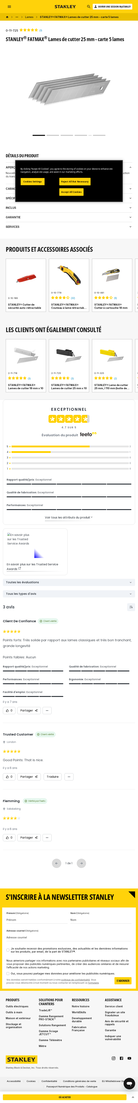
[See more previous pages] (17, 17)
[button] (133, 1097)
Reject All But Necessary (75, 181)
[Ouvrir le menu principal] (9, 6)
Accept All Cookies (71, 191)
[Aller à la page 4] (81, 135)
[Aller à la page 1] (39, 135)
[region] (69, 289)
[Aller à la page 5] (99, 135)
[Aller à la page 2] (53, 135)
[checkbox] (7, 950)
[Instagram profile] (113, 1058)
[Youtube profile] (129, 1058)
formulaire (93, 982)
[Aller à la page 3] (67, 135)
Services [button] (12, 227)
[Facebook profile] (121, 1058)
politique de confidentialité (75, 979)
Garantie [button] (13, 217)
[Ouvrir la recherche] (88, 6)
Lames (29, 16)
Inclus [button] (11, 208)
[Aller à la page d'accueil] (65, 7)
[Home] (7, 17)
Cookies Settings (32, 181)
